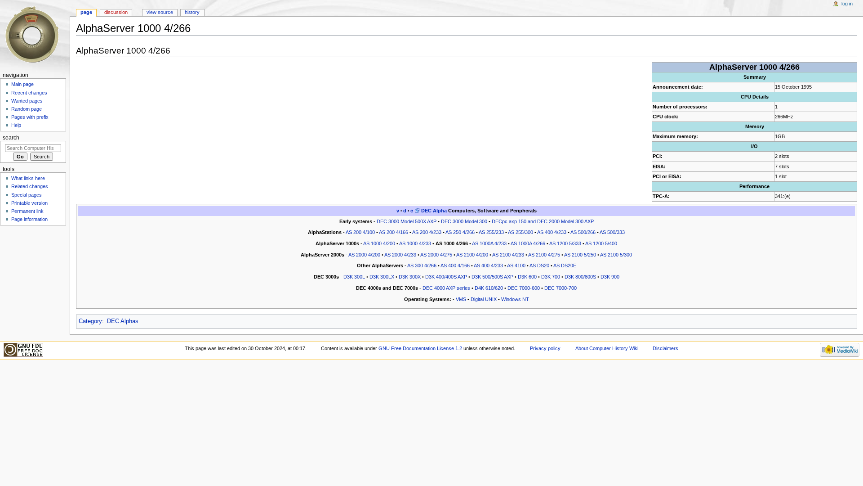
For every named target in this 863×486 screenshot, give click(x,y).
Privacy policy (545, 348)
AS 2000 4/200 (364, 254)
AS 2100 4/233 (508, 254)
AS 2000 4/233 (400, 254)
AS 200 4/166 (393, 232)
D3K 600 (527, 276)
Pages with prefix (30, 117)
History (192, 12)
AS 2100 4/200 (472, 254)
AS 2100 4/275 (544, 254)
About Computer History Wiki (606, 348)
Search (11, 137)
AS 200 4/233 (426, 232)
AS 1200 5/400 (601, 243)
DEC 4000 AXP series (446, 288)
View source (160, 12)
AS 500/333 (612, 232)
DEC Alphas (122, 321)
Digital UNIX (484, 299)
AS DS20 (539, 265)
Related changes (29, 186)
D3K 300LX (381, 276)
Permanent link (27, 211)
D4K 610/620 (489, 288)
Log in (847, 3)
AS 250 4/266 (460, 232)
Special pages (26, 195)
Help (16, 125)
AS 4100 (516, 265)
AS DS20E (564, 265)
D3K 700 (550, 276)
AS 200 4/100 (360, 232)
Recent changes (29, 92)
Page (86, 12)
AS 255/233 (491, 232)
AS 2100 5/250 (580, 254)
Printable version (29, 203)
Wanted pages (27, 101)
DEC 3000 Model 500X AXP (406, 221)
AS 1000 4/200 (379, 243)
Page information (29, 219)
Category (90, 321)
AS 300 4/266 (421, 265)
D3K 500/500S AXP (492, 276)
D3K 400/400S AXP (446, 276)
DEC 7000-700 (560, 288)
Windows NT (515, 299)
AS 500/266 (583, 232)
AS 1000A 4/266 (528, 243)
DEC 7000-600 (523, 288)
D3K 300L (354, 276)
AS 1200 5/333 (565, 243)
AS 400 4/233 (551, 232)
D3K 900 (610, 276)
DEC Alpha (434, 210)
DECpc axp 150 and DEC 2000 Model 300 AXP (543, 221)
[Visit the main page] (35, 35)
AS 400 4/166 (455, 265)
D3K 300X (410, 276)
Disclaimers (665, 348)
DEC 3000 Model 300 (464, 221)
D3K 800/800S (580, 276)
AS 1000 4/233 (415, 243)
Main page (22, 84)
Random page (26, 109)
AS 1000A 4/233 (489, 243)
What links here (28, 178)
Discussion (116, 12)
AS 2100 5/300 (616, 254)
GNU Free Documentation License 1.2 (420, 348)
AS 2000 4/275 (436, 254)
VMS (461, 299)
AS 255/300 (520, 232)
